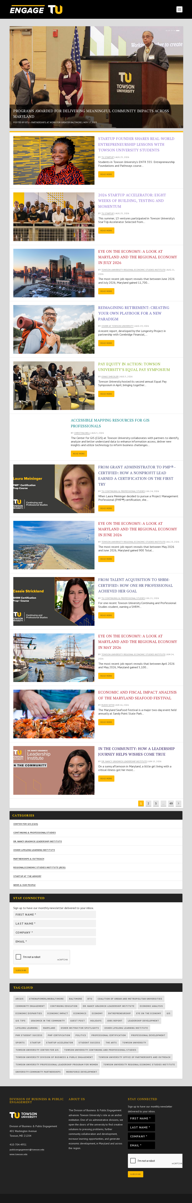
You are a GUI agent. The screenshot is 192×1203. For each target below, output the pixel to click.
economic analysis (151, 1006)
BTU (90, 998)
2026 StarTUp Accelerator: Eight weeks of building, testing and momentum (132, 200)
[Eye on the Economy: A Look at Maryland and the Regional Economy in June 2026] (53, 545)
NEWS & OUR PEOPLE (24, 885)
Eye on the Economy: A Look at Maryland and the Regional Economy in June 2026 (137, 529)
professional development (148, 1035)
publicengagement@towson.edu (27, 1149)
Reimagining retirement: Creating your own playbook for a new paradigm (91, 116)
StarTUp (35, 1042)
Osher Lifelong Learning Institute (126, 1028)
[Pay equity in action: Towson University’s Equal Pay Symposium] (53, 385)
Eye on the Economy (148, 1013)
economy (97, 1013)
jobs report (114, 1020)
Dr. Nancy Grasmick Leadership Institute (124, 761)
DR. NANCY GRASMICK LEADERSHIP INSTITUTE (37, 841)
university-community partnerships (38, 1072)
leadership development (143, 1020)
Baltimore (75, 998)
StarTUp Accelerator (59, 1042)
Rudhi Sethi (107, 705)
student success (89, 1042)
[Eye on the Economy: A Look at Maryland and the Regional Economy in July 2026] (53, 273)
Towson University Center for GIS (37, 1050)
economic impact (57, 1013)
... (163, 803)
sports (20, 1042)
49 (171, 803)
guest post (77, 1020)
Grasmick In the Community (48, 1020)
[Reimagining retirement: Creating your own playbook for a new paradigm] (53, 329)
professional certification (109, 1035)
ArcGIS (20, 998)
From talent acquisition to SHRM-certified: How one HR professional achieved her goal (135, 585)
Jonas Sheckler (109, 376)
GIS (168, 1013)
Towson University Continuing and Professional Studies (100, 1050)
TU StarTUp (107, 157)
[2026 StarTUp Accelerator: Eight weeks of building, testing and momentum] (53, 216)
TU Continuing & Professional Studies (123, 491)
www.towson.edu (18, 1154)
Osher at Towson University (41, 122)
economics (80, 1013)
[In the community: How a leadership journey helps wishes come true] (53, 770)
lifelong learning (27, 1028)
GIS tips (21, 1020)
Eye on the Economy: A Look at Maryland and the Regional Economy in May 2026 (137, 641)
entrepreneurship (119, 1013)
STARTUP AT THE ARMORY (27, 876)
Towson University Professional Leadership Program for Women (57, 1064)
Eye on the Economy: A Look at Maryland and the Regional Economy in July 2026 (137, 257)
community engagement (30, 1006)
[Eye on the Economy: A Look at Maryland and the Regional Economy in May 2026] (53, 657)
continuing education (63, 1006)
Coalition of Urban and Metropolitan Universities (130, 998)
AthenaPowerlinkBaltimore (46, 998)
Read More (106, 174)
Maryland (49, 1028)
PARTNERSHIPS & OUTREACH (28, 858)
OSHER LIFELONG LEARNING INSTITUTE (34, 850)
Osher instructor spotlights (80, 1028)
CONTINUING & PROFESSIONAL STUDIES (34, 832)
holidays (96, 1020)
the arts (111, 1042)
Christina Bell (82, 432)
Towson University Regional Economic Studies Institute (133, 269)
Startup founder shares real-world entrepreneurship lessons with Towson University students (136, 144)
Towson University (134, 1042)
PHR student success (29, 1035)
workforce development (81, 1072)
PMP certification (59, 1035)
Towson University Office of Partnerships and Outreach (134, 1057)
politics (81, 1035)
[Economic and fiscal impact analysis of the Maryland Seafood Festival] (53, 714)
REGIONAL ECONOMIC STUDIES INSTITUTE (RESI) (39, 867)
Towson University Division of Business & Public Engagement (54, 1057)
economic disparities (29, 1013)
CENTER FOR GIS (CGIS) (25, 823)
